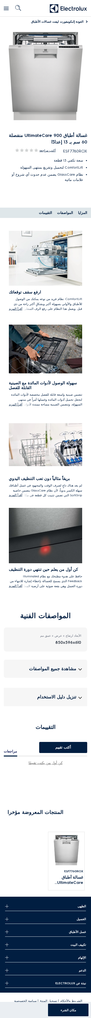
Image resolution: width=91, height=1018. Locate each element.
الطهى (82, 906)
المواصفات (65, 213)
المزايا (82, 213)
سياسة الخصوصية (25, 1001)
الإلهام (82, 957)
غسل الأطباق (77, 932)
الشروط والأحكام (71, 1001)
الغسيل (81, 919)
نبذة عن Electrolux (70, 983)
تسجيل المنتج (48, 1001)
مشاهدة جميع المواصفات (52, 668)
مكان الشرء (68, 1010)
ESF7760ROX (73, 871)
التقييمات (45, 213)
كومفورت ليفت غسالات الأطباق (57, 21)
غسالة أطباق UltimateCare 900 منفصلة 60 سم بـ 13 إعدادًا (69, 880)
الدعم (82, 970)
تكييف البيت (78, 945)
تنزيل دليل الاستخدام (56, 696)
